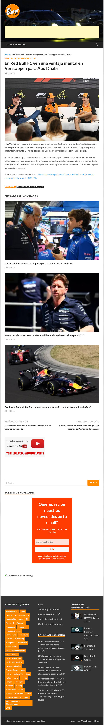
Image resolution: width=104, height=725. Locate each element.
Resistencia (20, 693)
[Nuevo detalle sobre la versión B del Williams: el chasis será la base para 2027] (52, 303)
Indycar (9, 639)
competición (11, 619)
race (23, 670)
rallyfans (9, 686)
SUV (29, 693)
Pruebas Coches (12, 670)
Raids (27, 674)
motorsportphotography (15, 650)
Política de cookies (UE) (49, 614)
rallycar (24, 678)
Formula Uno (30, 59)
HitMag (96, 721)
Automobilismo (12, 611)
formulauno (23, 635)
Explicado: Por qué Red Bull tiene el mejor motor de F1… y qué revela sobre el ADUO (48, 407)
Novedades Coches (13, 666)
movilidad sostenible (14, 662)
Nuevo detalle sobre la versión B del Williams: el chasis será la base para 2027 (44, 335)
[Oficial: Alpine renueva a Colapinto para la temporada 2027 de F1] (52, 231)
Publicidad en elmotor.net (50, 619)
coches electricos (22, 615)
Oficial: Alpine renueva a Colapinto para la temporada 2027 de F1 (38, 263)
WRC (8, 708)
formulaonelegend (13, 631)
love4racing (19, 639)
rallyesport (19, 682)
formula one (22, 627)
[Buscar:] (52, 483)
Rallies (9, 678)
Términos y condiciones (49, 609)
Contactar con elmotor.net (50, 624)
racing (8, 674)
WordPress (86, 721)
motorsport (22, 643)
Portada (8, 54)
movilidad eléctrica (13, 658)
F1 (18, 187)
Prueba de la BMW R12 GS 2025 (91, 618)
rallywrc (9, 693)
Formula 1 (9, 59)
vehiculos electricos (14, 697)
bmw (23, 611)
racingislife (18, 674)
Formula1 (20, 623)
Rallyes (9, 682)
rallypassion (11, 690)
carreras (9, 615)
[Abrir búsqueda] (97, 45)
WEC (26, 697)
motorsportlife (11, 646)
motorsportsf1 (11, 654)
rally (16, 678)
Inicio (40, 604)
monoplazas (10, 643)
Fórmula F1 (19, 59)
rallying (19, 686)
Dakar (20, 619)
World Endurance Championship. (13, 702)
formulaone (10, 627)
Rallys (20, 690)
